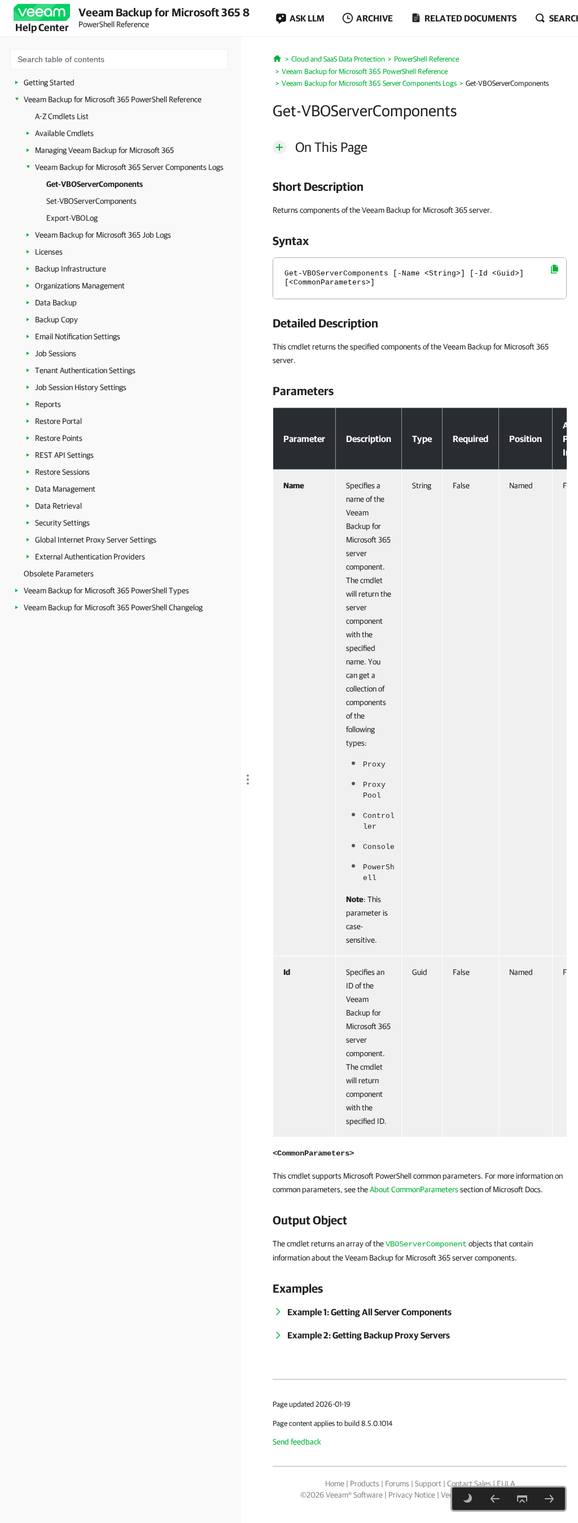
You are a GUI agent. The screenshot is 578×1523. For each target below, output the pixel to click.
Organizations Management (80, 285)
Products (364, 1483)
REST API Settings (64, 454)
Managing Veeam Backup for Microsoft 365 (104, 150)
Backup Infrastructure (70, 268)
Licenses (49, 251)
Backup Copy (56, 319)
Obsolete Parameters (59, 573)
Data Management (65, 488)
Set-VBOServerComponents (91, 200)
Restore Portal (58, 421)
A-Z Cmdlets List (62, 116)
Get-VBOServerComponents (94, 184)
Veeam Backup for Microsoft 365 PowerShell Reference (113, 99)
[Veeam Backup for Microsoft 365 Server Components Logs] (495, 1499)
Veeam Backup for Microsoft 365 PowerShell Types (106, 590)
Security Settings (62, 522)
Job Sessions (55, 353)
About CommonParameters (414, 1189)
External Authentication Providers (90, 556)
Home (334, 1483)
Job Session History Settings (80, 387)
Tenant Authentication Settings (85, 370)
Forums (397, 1483)
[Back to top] (522, 1499)
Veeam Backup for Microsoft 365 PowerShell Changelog (113, 607)
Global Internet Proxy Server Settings (95, 539)
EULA (506, 1483)
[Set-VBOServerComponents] (549, 1499)
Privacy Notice (411, 1494)
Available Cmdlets (64, 133)
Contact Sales (469, 1483)
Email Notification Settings (77, 336)
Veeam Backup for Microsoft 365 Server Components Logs (129, 167)
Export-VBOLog (72, 217)
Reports (48, 404)
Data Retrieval (58, 505)
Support (428, 1483)
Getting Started (49, 82)
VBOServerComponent (426, 1244)
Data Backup (56, 302)
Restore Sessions (62, 471)
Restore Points (58, 438)
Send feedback (297, 1441)
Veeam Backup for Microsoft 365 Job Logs (103, 234)
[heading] (420, 186)
